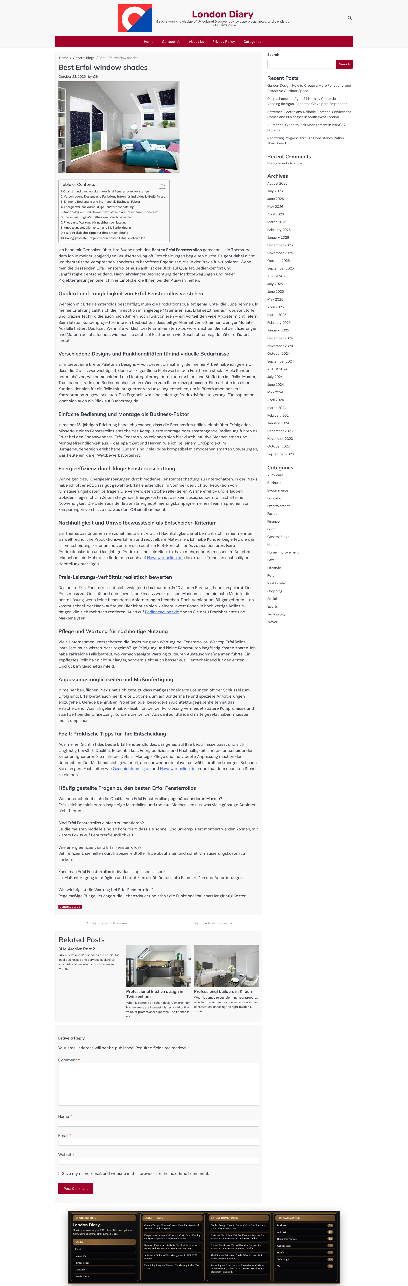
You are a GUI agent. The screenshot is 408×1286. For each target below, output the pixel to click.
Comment (69, 1060)
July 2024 (275, 377)
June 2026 (275, 199)
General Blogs (70, 906)
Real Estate (276, 583)
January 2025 (278, 330)
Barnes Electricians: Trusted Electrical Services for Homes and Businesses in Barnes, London (236, 1246)
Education (275, 498)
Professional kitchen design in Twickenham (154, 994)
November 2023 (280, 438)
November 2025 (280, 253)
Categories (252, 41)
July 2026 (275, 191)
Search (273, 54)
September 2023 (280, 454)
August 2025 (277, 276)
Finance (273, 521)
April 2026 (275, 214)
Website (66, 1154)
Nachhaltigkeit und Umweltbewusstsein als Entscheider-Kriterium (111, 212)
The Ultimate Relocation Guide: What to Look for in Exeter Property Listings (237, 1256)
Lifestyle (274, 568)
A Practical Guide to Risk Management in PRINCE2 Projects (170, 1256)
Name (65, 1116)
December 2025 (280, 245)
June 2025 (275, 292)
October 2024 (278, 353)
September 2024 (280, 361)
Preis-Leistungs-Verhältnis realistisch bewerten (98, 217)
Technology (276, 614)
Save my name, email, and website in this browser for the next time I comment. (135, 1173)
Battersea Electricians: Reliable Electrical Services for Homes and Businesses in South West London (170, 1246)
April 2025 (275, 307)
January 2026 (278, 237)
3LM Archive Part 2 (76, 948)
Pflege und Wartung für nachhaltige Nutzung (95, 222)
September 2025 (280, 268)
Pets (270, 575)
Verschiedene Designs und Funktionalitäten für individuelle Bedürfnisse (114, 196)
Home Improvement (283, 552)
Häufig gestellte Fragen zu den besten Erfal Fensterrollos (105, 238)
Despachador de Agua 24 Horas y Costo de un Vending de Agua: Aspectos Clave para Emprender (172, 1236)
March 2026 (276, 222)
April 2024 (275, 400)
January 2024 (278, 423)
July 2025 (275, 284)
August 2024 (277, 369)
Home (148, 41)
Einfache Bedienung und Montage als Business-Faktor (102, 202)
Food (271, 529)
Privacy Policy (223, 41)
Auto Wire (275, 475)
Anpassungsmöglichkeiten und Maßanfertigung (97, 227)
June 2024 (275, 384)
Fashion (273, 514)
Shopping (274, 591)
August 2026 (277, 183)
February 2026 (279, 230)
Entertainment (278, 506)
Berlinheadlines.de (162, 612)
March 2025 (276, 315)
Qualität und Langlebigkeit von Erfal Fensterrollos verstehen (106, 191)
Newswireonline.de (165, 557)
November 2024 (280, 346)
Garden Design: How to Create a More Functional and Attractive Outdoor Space (171, 1226)
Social (272, 598)
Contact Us (171, 41)
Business (274, 482)
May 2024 (275, 392)
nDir (95, 76)
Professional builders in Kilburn (223, 991)
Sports (272, 606)
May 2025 (275, 299)
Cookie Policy (82, 1276)
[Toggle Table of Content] (160, 185)
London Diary (223, 14)
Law (270, 560)
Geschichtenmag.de (132, 768)
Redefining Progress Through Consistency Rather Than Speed (172, 1266)
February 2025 (279, 322)
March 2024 (276, 408)
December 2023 (280, 431)
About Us (196, 41)
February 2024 (279, 415)
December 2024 (280, 338)
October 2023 (278, 446)
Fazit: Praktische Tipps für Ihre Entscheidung (96, 233)
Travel (272, 622)
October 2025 (278, 260)
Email (64, 1135)
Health (272, 544)
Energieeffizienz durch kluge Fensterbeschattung (99, 207)
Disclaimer (80, 1269)
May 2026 (275, 206)
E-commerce (277, 490)
